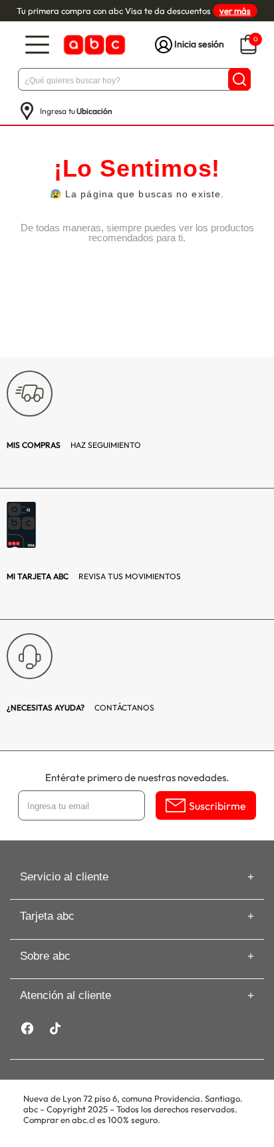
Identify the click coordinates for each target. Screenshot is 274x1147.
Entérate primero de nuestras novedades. (137, 777)
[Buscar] (239, 79)
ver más (235, 10)
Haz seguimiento (74, 445)
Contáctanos (80, 707)
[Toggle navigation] (37, 45)
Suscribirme (217, 805)
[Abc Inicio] (93, 45)
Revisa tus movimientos (94, 576)
